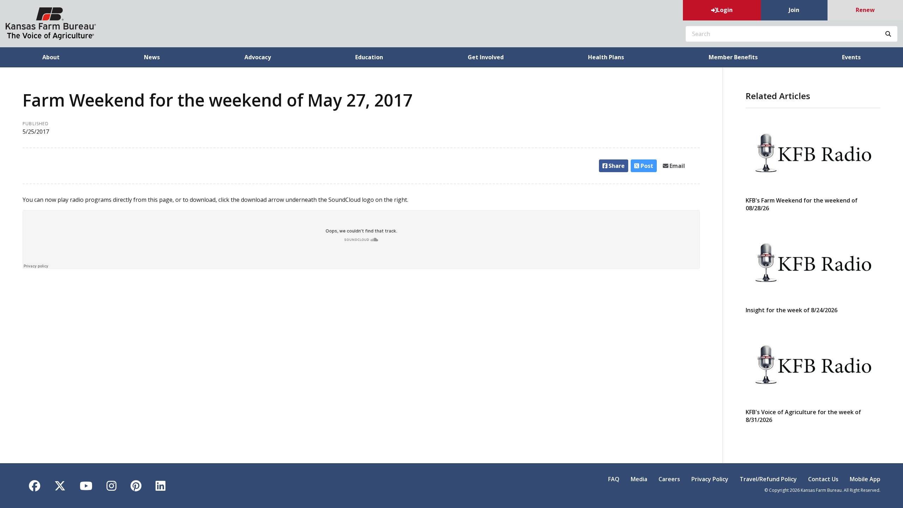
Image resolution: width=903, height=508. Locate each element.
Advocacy (257, 57)
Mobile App (865, 479)
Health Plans (606, 57)
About (51, 57)
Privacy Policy (709, 479)
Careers (669, 479)
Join (794, 10)
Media (639, 479)
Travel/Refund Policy (768, 479)
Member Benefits (733, 57)
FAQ (613, 479)
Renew (865, 10)
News (152, 57)
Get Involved (486, 57)
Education (369, 57)
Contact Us (823, 479)
